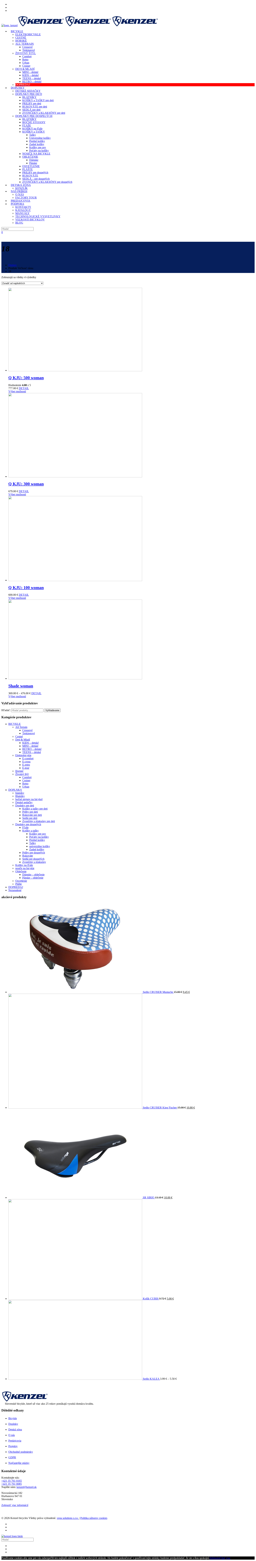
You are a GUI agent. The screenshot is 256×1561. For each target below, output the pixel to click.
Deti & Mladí (22, 739)
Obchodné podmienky (20, 1451)
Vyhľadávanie (52, 710)
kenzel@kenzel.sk (27, 1487)
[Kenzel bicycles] (80, 25)
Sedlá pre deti (29, 818)
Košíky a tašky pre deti (35, 808)
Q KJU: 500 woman (26, 377)
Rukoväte (27, 855)
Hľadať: (5, 710)
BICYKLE (14, 723)
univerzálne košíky (39, 846)
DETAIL (24, 388)
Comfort (27, 777)
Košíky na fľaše (24, 865)
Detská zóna (15, 1429)
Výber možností (17, 391)
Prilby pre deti (30, 811)
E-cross (26, 761)
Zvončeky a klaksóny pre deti (38, 821)
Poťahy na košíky (39, 836)
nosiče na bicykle (24, 868)
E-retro (26, 764)
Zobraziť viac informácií (14, 1505)
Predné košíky (37, 840)
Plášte (18, 883)
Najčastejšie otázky (18, 1462)
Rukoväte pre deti (32, 814)
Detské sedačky (24, 802)
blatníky (19, 792)
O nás (11, 1435)
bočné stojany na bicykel (28, 799)
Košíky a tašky (30, 830)
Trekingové (28, 733)
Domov (12, 265)
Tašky (32, 843)
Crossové (27, 730)
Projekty (13, 1446)
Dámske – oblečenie (33, 874)
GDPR (12, 1457)
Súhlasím (215, 1557)
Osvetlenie (21, 880)
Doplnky (13, 1423)
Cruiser (26, 780)
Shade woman (20, 686)
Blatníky (20, 796)
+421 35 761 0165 (11, 1480)
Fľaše (25, 827)
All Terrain (21, 727)
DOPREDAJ (15, 887)
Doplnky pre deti (24, 805)
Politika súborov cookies (93, 1518)
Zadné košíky (36, 849)
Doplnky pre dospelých (28, 824)
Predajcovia (14, 1440)
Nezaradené (14, 890)
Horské (19, 771)
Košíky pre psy (37, 833)
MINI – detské (30, 745)
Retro (25, 783)
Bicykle (12, 1418)
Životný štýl (22, 774)
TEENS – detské (31, 752)
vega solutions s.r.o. (68, 1518)
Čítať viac (225, 1557)
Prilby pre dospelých (33, 852)
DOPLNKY (15, 789)
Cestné (19, 736)
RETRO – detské (31, 749)
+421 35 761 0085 (11, 1483)
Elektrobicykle (23, 755)
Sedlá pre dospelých (33, 858)
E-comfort (27, 758)
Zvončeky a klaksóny (34, 862)
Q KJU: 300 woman (26, 484)
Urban (25, 786)
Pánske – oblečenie (32, 877)
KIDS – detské (30, 742)
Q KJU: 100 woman (26, 587)
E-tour (25, 767)
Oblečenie (20, 871)
